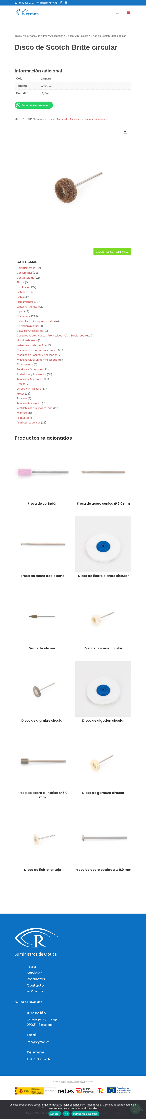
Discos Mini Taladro (77, 35)
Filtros (21, 282)
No (66, 1113)
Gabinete (22, 292)
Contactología (25, 277)
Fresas (21, 393)
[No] (141, 1109)
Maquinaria (29, 35)
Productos (23, 417)
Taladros (22, 398)
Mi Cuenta (35, 991)
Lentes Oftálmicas (28, 306)
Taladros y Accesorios (50, 35)
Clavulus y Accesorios (30, 330)
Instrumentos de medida (31, 345)
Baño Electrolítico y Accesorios (36, 321)
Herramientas (25, 301)
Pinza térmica (25, 364)
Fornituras (23, 287)
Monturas (23, 412)
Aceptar (54, 1113)
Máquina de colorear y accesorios (37, 350)
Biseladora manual (28, 325)
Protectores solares (29, 422)
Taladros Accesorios (29, 403)
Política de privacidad (85, 1113)
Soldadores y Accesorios (31, 374)
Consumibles (24, 272)
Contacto (35, 985)
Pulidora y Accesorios (30, 369)
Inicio (18, 35)
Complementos (26, 267)
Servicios (35, 972)
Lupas (20, 311)
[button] (125, 132)
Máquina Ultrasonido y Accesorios (38, 359)
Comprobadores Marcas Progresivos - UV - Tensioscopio (52, 335)
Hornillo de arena (27, 340)
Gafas (20, 296)
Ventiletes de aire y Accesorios (35, 407)
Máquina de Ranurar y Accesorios (37, 354)
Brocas (21, 383)
